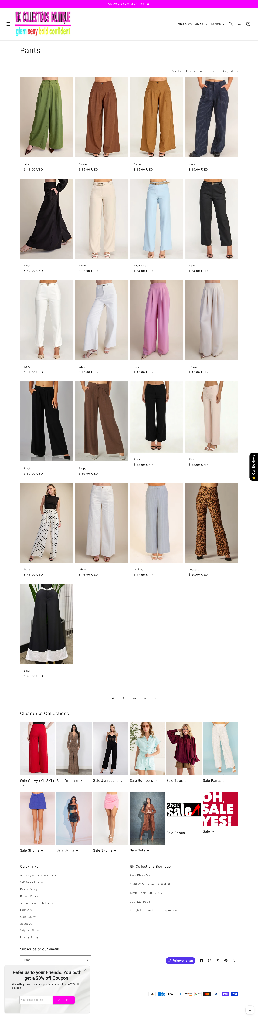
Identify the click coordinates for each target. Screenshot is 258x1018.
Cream (193, 366)
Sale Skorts (103, 850)
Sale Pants (212, 780)
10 (145, 697)
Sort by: (177, 71)
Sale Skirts (65, 850)
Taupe (83, 468)
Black (27, 265)
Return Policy (29, 889)
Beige (82, 265)
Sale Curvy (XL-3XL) (37, 781)
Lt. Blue (139, 569)
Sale (206, 831)
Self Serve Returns (32, 882)
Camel (137, 164)
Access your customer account (39, 875)
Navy (192, 164)
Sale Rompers (141, 780)
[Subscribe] (86, 960)
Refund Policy (29, 896)
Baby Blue (140, 265)
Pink (136, 366)
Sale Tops (174, 780)
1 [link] (102, 698)
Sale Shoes (175, 833)
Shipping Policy (30, 930)
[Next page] (155, 698)
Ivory (27, 366)
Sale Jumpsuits (105, 780)
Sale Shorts (30, 850)
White (82, 366)
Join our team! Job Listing (37, 902)
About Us (26, 923)
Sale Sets (137, 850)
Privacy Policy (29, 937)
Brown (83, 164)
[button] (8, 24)
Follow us (26, 909)
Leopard (194, 569)
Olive (27, 164)
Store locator (28, 916)
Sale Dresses (67, 781)
